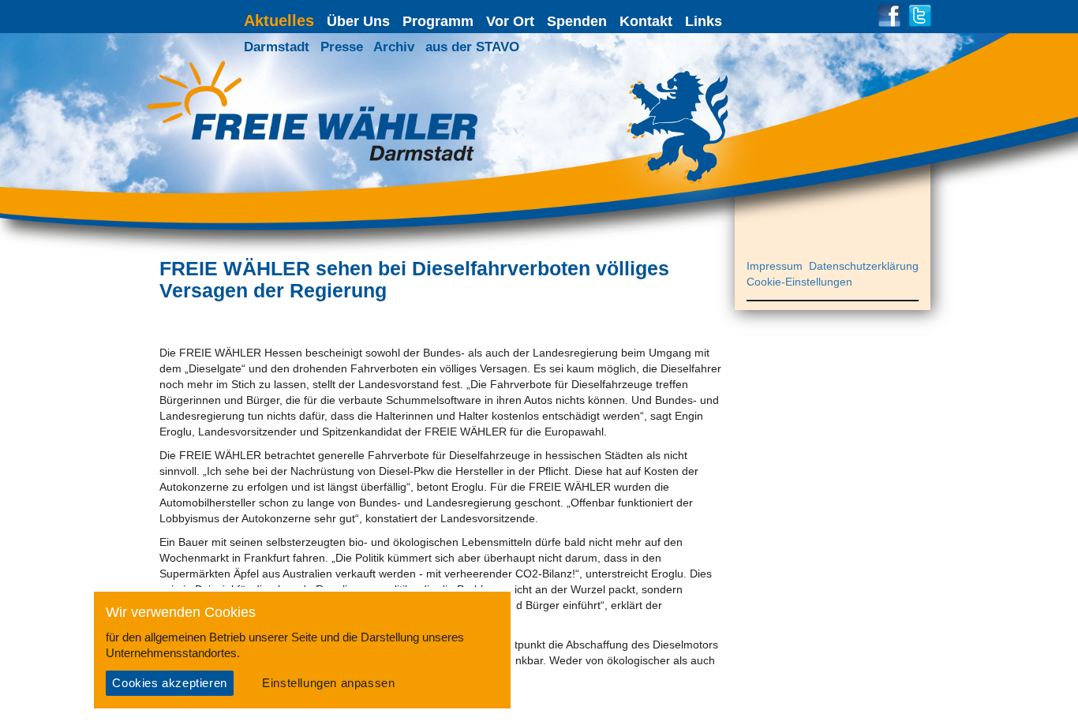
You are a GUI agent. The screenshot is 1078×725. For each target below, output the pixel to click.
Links (703, 21)
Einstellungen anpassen (328, 682)
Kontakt (645, 21)
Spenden (577, 21)
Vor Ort (510, 21)
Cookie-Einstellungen (799, 281)
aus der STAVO (472, 46)
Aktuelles (279, 20)
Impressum (775, 266)
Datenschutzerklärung (864, 266)
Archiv (393, 46)
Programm (437, 21)
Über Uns (358, 21)
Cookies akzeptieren (169, 682)
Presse (341, 46)
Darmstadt (276, 46)
